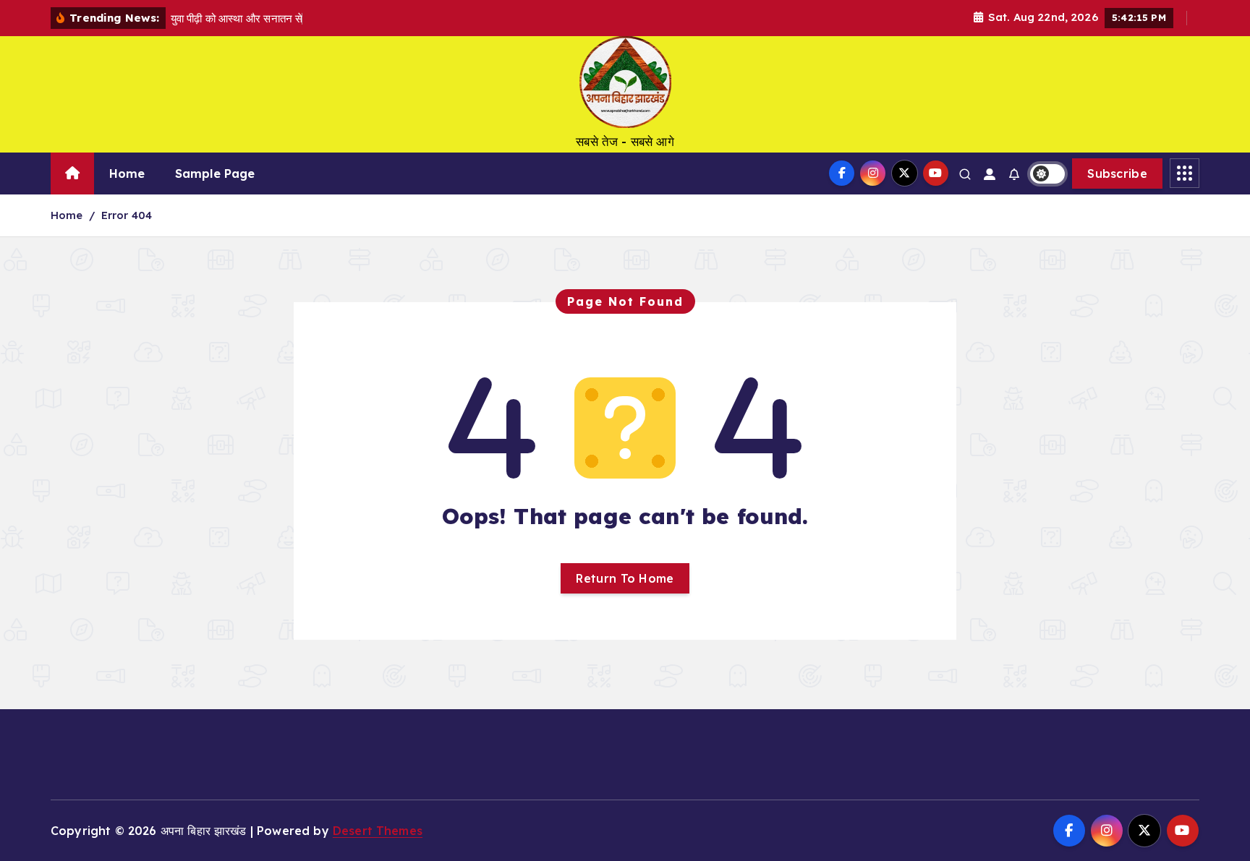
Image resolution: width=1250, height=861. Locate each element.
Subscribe (1117, 173)
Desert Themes (377, 830)
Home (127, 173)
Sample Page (215, 173)
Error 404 (126, 215)
